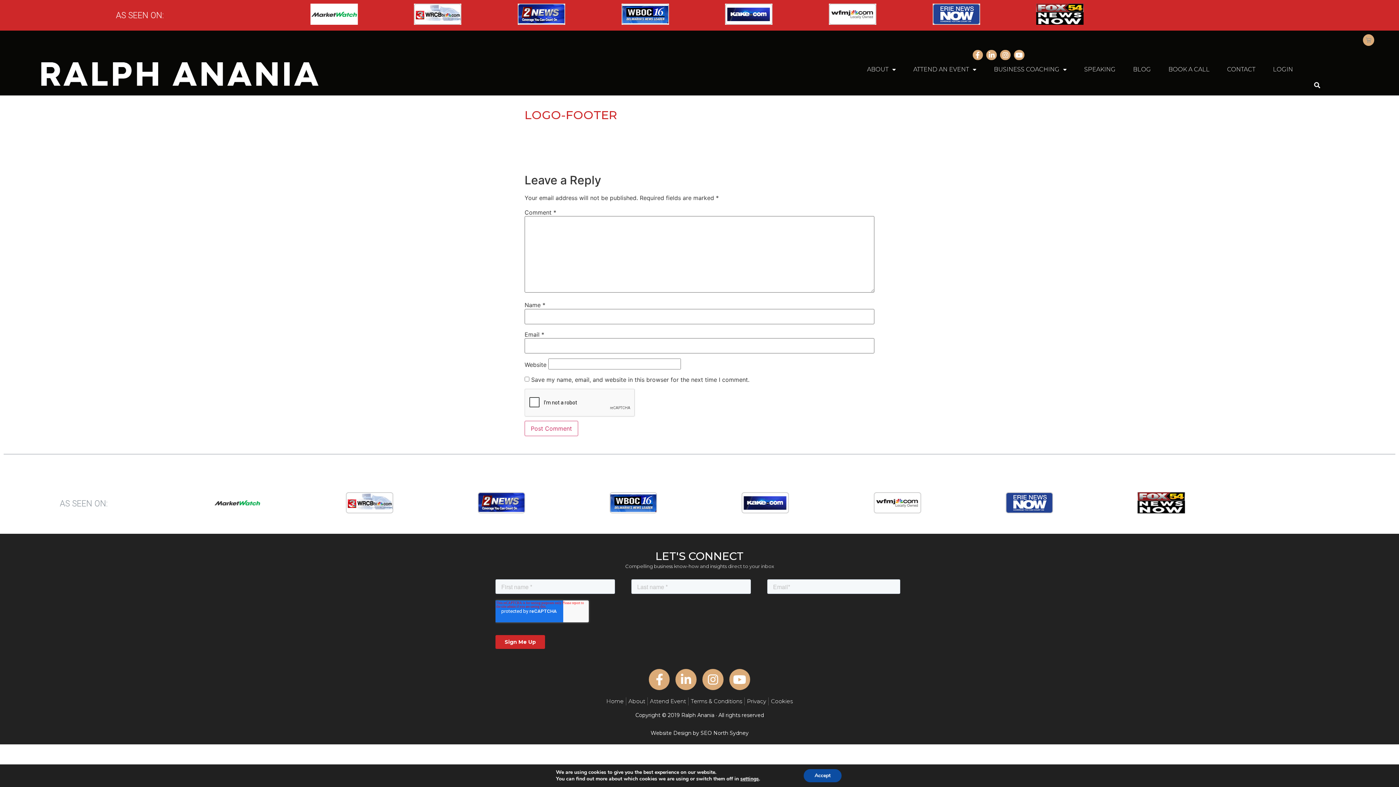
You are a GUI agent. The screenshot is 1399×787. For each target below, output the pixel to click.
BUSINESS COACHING (1026, 69)
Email (534, 334)
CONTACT (1241, 69)
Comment (540, 212)
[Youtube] (1019, 55)
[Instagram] (1005, 55)
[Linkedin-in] (991, 55)
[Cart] (1368, 40)
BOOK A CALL (1189, 69)
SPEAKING (1100, 69)
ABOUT (878, 69)
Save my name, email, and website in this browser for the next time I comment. (640, 380)
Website (535, 365)
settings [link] (749, 778)
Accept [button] (823, 775)
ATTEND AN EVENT (941, 69)
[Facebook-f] (978, 55)
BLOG (1142, 69)
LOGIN (1283, 69)
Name (535, 305)
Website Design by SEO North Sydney (700, 733)
